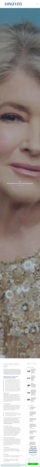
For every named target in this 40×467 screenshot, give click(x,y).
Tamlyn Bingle (20, 185)
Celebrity (20, 181)
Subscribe (33, 464)
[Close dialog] (38, 446)
